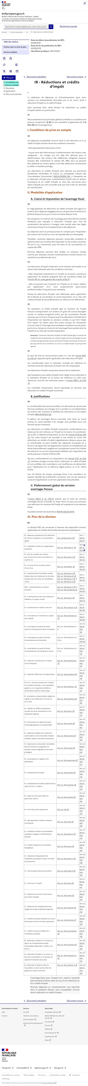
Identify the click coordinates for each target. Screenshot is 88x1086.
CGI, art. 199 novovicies (65, 945)
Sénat (47, 1040)
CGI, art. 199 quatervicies (66, 760)
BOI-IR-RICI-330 (82, 909)
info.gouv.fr (6, 1068)
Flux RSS (26, 1012)
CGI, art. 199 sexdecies (65, 687)
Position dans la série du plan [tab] (15, 47)
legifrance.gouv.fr (42, 1068)
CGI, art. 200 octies (64, 822)
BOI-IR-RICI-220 (82, 774)
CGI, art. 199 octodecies (66, 699)
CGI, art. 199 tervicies (65, 748)
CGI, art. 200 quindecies (66, 590)
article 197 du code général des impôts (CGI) (47, 279)
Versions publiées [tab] (10, 52)
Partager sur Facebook (16, 64)
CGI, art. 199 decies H (65, 587)
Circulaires (48, 1022)
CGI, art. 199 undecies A (66, 607)
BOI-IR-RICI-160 (82, 700)
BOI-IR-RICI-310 (82, 884)
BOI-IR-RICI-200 (82, 749)
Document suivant (75, 76)
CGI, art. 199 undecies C (66, 965)
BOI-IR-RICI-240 (82, 798)
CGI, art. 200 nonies (64, 895)
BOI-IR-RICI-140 (82, 676)
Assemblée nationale (52, 1012)
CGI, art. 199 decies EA (65, 576)
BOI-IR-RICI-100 (82, 629)
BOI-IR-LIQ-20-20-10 (65, 511)
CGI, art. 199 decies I (64, 598)
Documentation (28, 1019)
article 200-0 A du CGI (40, 498)
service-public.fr (23, 1068)
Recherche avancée (68, 26)
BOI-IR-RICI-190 (82, 737)
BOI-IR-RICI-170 (82, 712)
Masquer (10, 77)
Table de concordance (30, 1016)
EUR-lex (47, 1029)
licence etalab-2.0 (48, 1083)
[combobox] (26, 26)
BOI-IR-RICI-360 (82, 946)
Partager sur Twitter (4, 71)
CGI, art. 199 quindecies (66, 674)
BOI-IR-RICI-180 (82, 725)
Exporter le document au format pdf (4, 58)
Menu (84, 3)
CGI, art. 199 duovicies (65, 736)
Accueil (4, 32)
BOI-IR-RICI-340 (82, 921)
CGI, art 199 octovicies (65, 797)
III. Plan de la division (13, 94)
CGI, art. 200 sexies (64, 883)
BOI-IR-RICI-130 (82, 663)
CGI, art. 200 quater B (65, 871)
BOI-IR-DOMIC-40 (62, 176)
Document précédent (36, 76)
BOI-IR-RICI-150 (82, 688)
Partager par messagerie (17, 71)
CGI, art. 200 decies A (65, 834)
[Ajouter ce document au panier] (10, 58)
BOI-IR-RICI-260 (82, 823)
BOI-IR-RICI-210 (82, 762)
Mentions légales (29, 1075)
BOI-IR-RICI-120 (82, 651)
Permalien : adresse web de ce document (4, 64)
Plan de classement (16, 32)
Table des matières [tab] (11, 42)
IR (27, 32)
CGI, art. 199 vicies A (64, 711)
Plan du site (42, 1075)
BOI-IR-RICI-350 (82, 934)
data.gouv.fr (59, 1068)
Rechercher (51, 26)
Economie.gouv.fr (50, 1033)
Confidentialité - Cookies (57, 1075)
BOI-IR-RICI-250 (82, 811)
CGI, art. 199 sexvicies (65, 773)
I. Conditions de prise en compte (11, 83)
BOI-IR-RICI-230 (82, 786)
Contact (4, 1016)
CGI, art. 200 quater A (65, 859)
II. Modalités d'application (9, 89)
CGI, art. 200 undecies (65, 908)
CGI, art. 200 (62, 809)
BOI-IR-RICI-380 (82, 970)
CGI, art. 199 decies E (65, 573)
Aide (3, 1012)
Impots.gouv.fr (50, 1036)
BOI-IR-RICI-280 (82, 848)
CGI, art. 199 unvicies (65, 723)
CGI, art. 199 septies (64, 567)
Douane (47, 1025)
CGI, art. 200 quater (64, 846)
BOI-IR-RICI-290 (82, 860)
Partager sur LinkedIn (10, 71)
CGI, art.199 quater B (64, 538)
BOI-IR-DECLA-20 (43, 414)
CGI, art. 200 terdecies (65, 920)
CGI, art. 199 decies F (65, 579)
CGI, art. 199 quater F (65, 557)
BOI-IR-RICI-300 (82, 872)
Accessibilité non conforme (11, 1075)
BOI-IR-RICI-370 (82, 958)
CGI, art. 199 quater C (65, 548)
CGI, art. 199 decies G (65, 582)
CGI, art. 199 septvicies (65, 785)
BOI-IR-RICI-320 (82, 897)
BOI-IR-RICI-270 (82, 835)
